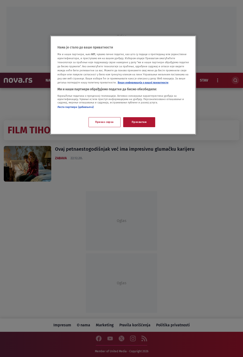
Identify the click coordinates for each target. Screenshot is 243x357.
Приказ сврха (104, 122)
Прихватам (139, 122)
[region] (123, 85)
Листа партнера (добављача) (75, 107)
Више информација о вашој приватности (143, 82)
